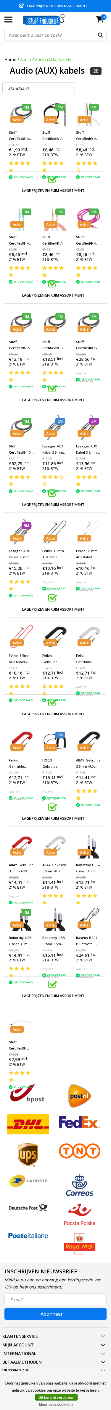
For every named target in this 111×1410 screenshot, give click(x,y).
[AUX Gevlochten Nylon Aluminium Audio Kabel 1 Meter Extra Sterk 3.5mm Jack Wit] (88, 113)
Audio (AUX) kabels (53, 59)
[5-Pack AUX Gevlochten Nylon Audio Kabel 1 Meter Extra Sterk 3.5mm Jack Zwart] (88, 322)
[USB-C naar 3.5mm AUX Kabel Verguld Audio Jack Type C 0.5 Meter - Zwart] (88, 845)
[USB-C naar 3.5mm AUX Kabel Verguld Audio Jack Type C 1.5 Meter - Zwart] (54, 918)
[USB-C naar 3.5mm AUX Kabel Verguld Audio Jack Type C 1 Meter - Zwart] (21, 918)
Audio (25, 59)
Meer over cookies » (56, 1405)
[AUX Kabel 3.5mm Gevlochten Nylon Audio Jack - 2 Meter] (54, 427)
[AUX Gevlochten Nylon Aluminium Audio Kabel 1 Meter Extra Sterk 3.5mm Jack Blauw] (21, 218)
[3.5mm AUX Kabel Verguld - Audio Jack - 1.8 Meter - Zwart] (54, 531)
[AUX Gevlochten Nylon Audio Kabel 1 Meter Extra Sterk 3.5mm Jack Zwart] (21, 113)
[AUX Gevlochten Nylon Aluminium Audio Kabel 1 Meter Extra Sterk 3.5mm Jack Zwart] (54, 113)
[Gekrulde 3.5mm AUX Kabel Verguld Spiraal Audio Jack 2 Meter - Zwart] (54, 741)
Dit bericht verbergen (56, 1398)
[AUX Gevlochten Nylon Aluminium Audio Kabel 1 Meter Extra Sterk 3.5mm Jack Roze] (54, 218)
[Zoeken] (100, 35)
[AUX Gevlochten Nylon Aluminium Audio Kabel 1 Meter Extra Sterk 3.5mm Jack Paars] (88, 218)
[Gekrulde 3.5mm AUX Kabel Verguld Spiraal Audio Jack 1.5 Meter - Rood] (21, 845)
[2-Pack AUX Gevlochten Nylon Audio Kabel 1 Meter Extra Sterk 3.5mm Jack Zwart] (21, 322)
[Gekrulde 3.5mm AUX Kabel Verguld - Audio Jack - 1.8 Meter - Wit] (88, 636)
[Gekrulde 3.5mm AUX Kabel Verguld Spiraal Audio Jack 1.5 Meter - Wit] (54, 845)
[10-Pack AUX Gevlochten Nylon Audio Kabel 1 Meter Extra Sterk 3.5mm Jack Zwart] (21, 427)
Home (10, 59)
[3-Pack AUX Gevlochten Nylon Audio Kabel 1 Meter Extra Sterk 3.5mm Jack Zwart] (54, 322)
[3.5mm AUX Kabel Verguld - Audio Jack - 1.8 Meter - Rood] (21, 636)
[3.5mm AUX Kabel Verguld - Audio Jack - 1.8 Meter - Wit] (88, 531)
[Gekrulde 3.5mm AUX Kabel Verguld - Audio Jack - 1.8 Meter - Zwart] (54, 636)
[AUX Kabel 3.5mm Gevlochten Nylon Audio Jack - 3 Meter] (88, 427)
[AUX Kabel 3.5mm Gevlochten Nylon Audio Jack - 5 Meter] (21, 531)
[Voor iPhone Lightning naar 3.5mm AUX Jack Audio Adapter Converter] (21, 1023)
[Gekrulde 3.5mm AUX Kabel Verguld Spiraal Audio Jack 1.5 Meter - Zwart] (88, 741)
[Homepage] (46, 19)
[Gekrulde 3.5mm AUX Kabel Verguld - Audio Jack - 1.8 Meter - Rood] (21, 741)
